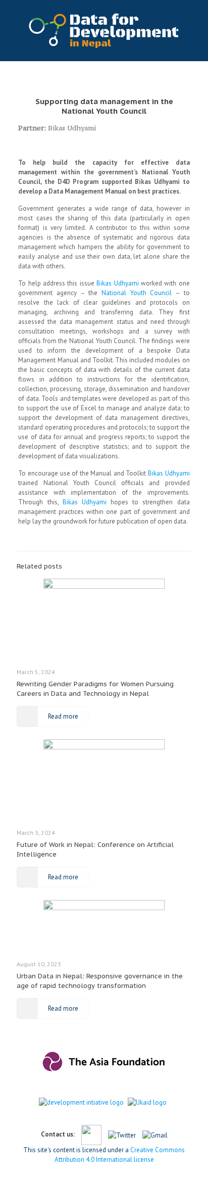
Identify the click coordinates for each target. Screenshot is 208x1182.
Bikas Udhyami (72, 127)
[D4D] (104, 30)
